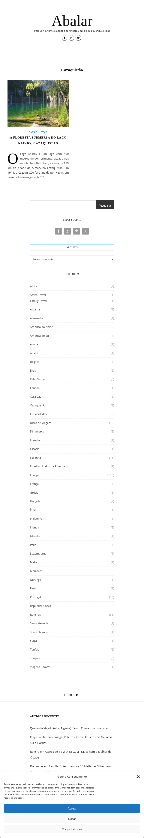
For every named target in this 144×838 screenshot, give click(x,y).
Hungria (35, 501)
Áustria (34, 353)
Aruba (34, 344)
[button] (138, 777)
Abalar (72, 20)
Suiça (33, 640)
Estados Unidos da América (47, 466)
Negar (72, 818)
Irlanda (34, 527)
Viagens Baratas (40, 667)
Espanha (35, 457)
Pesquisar (105, 205)
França (34, 484)
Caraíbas (35, 396)
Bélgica (34, 362)
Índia (33, 510)
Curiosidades (38, 414)
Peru (33, 588)
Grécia (34, 492)
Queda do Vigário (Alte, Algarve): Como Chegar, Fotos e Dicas (69, 728)
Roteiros (35, 614)
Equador (35, 440)
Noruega (35, 580)
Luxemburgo (38, 553)
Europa (34, 475)
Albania (35, 309)
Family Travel (38, 301)
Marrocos (36, 571)
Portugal (35, 597)
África (34, 286)
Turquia (35, 658)
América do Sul (40, 335)
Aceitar (72, 808)
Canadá (35, 388)
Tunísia (34, 649)
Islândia (35, 536)
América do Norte (41, 327)
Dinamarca (37, 431)
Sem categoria (39, 623)
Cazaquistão (38, 132)
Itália (33, 545)
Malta (33, 562)
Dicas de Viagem (40, 423)
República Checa (40, 606)
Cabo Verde (37, 379)
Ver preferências (72, 829)
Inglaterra (36, 518)
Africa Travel (38, 295)
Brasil (33, 370)
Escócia (34, 449)
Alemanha (36, 318)
